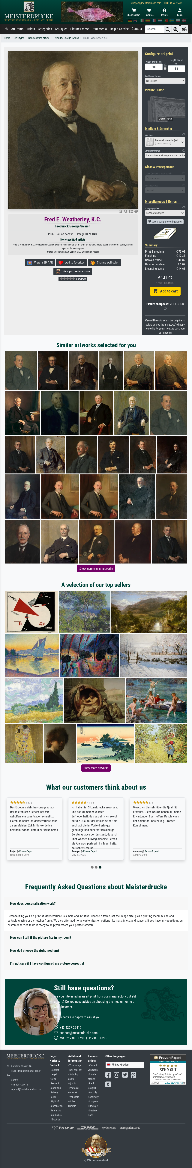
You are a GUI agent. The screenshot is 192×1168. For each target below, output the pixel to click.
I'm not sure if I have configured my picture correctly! (47, 963)
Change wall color (106, 262)
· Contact (54, 1070)
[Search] (168, 29)
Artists (30, 29)
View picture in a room (75, 271)
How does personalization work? (33, 903)
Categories (45, 29)
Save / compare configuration (166, 221)
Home (7, 38)
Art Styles (61, 29)
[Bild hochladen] (184, 29)
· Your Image (74, 1065)
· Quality (72, 1083)
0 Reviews (80, 278)
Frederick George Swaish (66, 38)
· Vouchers (73, 1097)
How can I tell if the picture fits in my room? (40, 937)
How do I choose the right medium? (34, 950)
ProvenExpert (29, 851)
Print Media (99, 29)
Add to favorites (74, 262)
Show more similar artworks (96, 568)
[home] (7, 29)
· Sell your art (75, 1070)
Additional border (153, 76)
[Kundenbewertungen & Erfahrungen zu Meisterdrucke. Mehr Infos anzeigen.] (168, 1069)
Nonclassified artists (38, 38)
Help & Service (119, 29)
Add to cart (167, 291)
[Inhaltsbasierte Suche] (176, 29)
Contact (137, 29)
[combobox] (165, 81)
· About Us (55, 1119)
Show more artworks (96, 768)
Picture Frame (79, 29)
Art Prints (17, 29)
